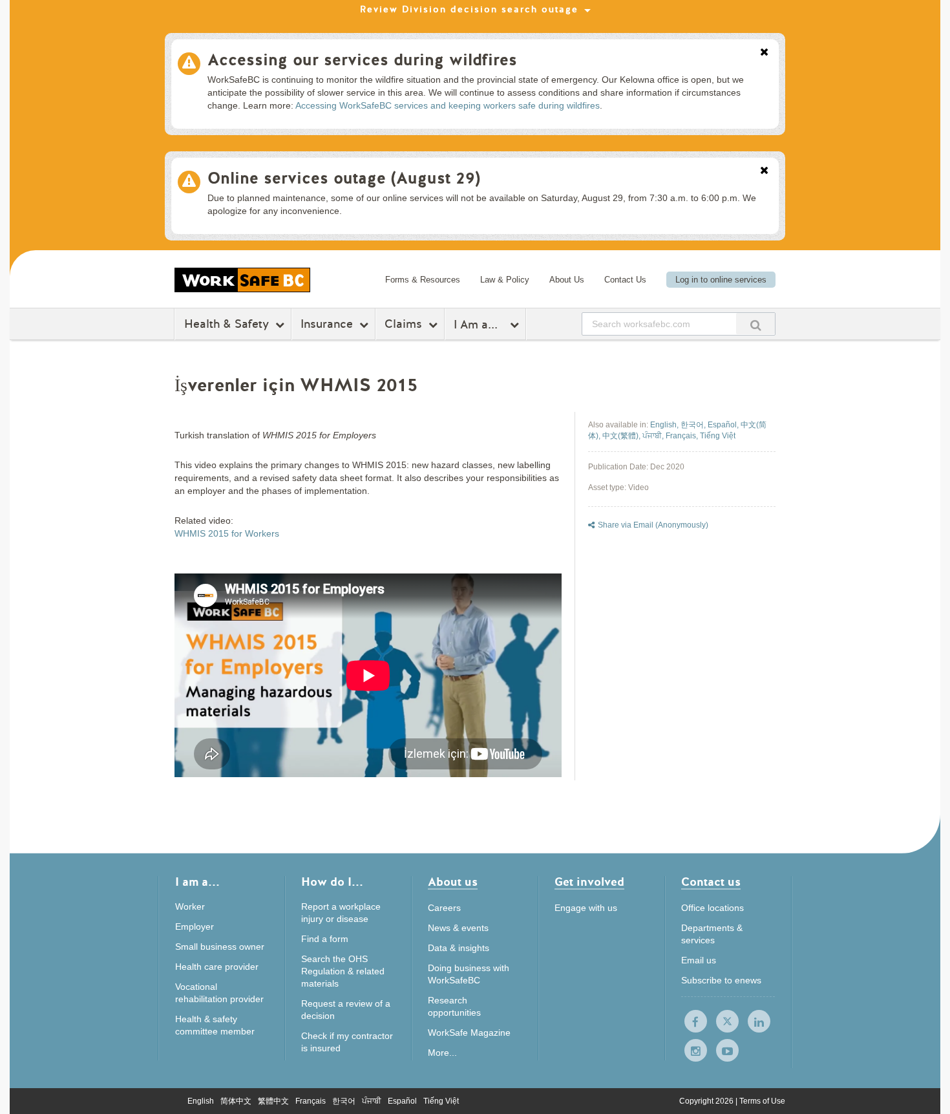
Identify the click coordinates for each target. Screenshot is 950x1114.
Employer (194, 926)
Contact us (711, 883)
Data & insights (458, 948)
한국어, (694, 424)
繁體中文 (273, 1101)
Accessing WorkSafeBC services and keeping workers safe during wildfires (447, 105)
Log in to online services (720, 279)
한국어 (343, 1101)
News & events (458, 928)
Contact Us (625, 279)
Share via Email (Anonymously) (653, 525)
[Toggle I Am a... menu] (516, 324)
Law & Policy (504, 279)
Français (310, 1101)
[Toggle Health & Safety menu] (281, 324)
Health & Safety (226, 324)
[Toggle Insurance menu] (365, 324)
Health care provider (217, 966)
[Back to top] (819, 1045)
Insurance (327, 324)
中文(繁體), (622, 435)
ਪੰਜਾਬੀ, (654, 435)
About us (453, 883)
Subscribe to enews (721, 980)
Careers (444, 908)
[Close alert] (764, 53)
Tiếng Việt (717, 435)
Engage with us (585, 908)
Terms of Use (762, 1101)
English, (665, 424)
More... (442, 1052)
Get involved (589, 883)
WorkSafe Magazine (469, 1032)
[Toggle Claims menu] (434, 324)
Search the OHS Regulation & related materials (343, 971)
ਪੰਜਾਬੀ (371, 1101)
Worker (190, 906)
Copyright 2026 (707, 1101)
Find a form (324, 939)
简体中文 (235, 1101)
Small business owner (219, 946)
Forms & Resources (422, 279)
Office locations (712, 908)
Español (402, 1101)
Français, (683, 435)
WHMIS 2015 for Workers (226, 533)
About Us (566, 279)
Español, (724, 424)
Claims (403, 324)
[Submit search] (755, 323)
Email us (698, 960)
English (200, 1101)
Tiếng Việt (441, 1101)
